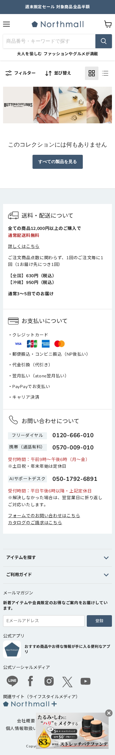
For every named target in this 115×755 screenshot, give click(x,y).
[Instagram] (49, 682)
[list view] (105, 73)
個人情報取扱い (21, 728)
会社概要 (26, 721)
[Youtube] (86, 682)
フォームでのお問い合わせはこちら (44, 516)
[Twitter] (67, 682)
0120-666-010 (73, 435)
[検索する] (103, 41)
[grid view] (91, 73)
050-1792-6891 (74, 479)
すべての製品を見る (57, 162)
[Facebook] (30, 682)
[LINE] (12, 682)
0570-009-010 (73, 448)
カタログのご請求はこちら (35, 523)
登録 (99, 621)
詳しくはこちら (24, 246)
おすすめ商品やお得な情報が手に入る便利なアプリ (67, 649)
